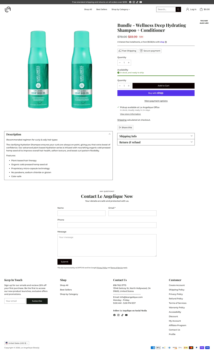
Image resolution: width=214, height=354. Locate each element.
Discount (173, 316)
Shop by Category (69, 294)
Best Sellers (66, 290)
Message (61, 232)
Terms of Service (117, 268)
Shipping (121, 120)
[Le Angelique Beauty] (7, 9)
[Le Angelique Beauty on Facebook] (130, 2)
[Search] (178, 9)
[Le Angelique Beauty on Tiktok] (137, 2)
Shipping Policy (176, 290)
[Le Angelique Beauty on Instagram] (134, 2)
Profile (172, 334)
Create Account (177, 285)
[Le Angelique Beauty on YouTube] (140, 2)
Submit (64, 262)
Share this (127, 127)
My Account (175, 321)
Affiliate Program (177, 325)
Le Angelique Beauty (30, 348)
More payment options (156, 101)
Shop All (64, 285)
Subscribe (37, 301)
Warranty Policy (177, 307)
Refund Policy (176, 298)
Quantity (121, 57)
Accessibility (175, 312)
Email (111, 208)
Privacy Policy (102, 268)
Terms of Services (177, 303)
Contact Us (174, 330)
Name (60, 208)
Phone (60, 220)
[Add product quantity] (128, 62)
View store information (130, 114)
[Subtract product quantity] (120, 62)
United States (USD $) (17, 343)
